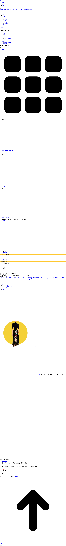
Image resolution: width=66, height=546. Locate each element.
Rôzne (4, 268)
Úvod (3, 284)
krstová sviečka (50, 277)
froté (27, 277)
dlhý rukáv (15, 277)
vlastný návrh (58, 278)
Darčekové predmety (7, 257)
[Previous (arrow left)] (0, 545)
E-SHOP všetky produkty (5, 285)
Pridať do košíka (4, 186)
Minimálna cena (2, 275)
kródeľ (59, 277)
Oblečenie (5, 256)
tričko (47, 279)
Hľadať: (1, 273)
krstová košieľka (46, 277)
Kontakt (3, 289)
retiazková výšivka (28, 279)
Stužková (5, 258)
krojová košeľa (38, 277)
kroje (35, 277)
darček (3, 277)
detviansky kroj (9, 277)
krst (41, 277)
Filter (27, 275)
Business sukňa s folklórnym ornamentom (8, 150)
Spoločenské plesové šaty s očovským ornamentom (9, 217)
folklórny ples (24, 277)
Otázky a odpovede (5, 288)
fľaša (28, 277)
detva (5, 277)
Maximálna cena (15, 275)
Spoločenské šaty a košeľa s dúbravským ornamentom (10, 249)
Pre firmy (5, 259)
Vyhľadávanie (13, 273)
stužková (40, 278)
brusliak (1, 277)
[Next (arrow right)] (1, 545)
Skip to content (2, 0)
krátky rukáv (55, 277)
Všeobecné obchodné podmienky (7, 286)
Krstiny (4, 264)
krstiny (43, 277)
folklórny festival (19, 277)
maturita (63, 277)
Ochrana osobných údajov (6, 287)
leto (61, 277)
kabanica (30, 277)
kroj (33, 277)
